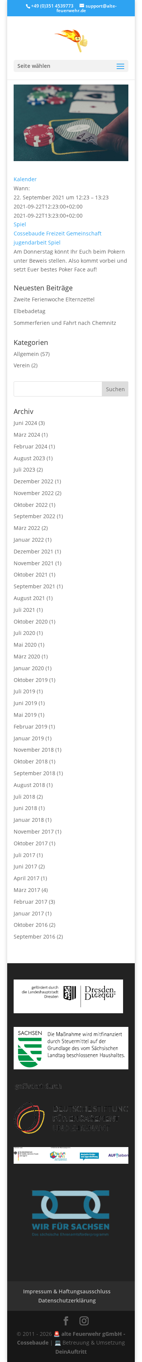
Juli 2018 (24, 796)
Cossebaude (29, 233)
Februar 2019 (30, 726)
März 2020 (27, 656)
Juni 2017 (25, 866)
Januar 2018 (29, 819)
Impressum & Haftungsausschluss (67, 1291)
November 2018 (34, 749)
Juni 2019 (25, 703)
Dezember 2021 (33, 551)
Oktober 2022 (31, 504)
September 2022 (34, 516)
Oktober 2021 (31, 574)
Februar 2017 (30, 901)
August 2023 (29, 458)
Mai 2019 (25, 714)
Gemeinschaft (83, 233)
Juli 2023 (24, 469)
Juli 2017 (24, 855)
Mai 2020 (25, 644)
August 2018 (29, 784)
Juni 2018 (25, 808)
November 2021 (34, 563)
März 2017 (27, 889)
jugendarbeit (30, 242)
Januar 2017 (29, 913)
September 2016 (34, 936)
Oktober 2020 (31, 621)
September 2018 (34, 773)
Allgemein (26, 353)
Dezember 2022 (33, 481)
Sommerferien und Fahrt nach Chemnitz (65, 322)
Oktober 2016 (31, 924)
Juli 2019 (24, 691)
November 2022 (34, 493)
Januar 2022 (29, 539)
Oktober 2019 (31, 679)
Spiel (20, 224)
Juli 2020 (24, 632)
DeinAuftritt (71, 1351)
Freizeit (55, 233)
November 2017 (34, 831)
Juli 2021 (24, 609)
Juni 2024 (25, 422)
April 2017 (26, 878)
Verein (22, 365)
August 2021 (29, 598)
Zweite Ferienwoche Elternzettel (54, 299)
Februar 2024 (30, 446)
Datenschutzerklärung (67, 1300)
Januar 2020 (29, 668)
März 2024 (27, 434)
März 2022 (27, 527)
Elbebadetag (29, 311)
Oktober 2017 (31, 843)
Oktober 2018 (31, 761)
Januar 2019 (29, 738)
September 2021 (34, 586)
